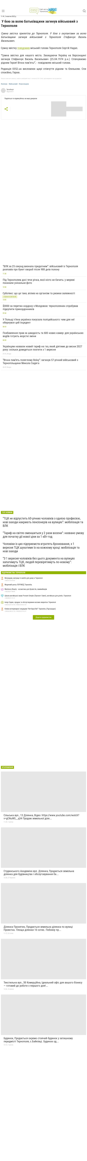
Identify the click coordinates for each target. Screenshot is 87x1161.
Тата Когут (10, 89)
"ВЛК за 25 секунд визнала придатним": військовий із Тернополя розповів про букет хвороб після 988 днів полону (40, 268)
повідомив (23, 48)
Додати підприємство (43, 617)
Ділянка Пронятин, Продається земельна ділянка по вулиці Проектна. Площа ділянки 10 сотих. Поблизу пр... (38, 928)
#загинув (4, 84)
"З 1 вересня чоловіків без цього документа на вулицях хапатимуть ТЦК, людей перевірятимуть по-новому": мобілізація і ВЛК (39, 562)
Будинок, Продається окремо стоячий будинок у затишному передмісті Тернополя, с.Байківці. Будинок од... (38, 1040)
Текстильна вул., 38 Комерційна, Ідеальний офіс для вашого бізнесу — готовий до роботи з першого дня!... (43, 984)
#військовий (13, 84)
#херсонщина (24, 84)
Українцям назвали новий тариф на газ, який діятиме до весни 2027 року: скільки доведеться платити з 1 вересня (42, 348)
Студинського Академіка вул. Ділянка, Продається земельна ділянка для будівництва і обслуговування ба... (39, 873)
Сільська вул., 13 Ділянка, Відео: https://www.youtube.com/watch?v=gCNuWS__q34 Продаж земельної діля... (41, 817)
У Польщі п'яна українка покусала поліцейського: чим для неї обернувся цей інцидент (38, 321)
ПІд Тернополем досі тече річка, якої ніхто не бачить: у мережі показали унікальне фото (39, 281)
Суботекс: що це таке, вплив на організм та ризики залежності (39, 293)
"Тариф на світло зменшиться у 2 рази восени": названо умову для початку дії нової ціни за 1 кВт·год (43, 534)
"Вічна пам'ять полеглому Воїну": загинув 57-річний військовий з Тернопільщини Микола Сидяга (40, 361)
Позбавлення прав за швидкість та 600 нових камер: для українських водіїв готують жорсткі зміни (43, 334)
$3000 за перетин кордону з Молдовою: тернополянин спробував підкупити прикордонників (40, 307)
